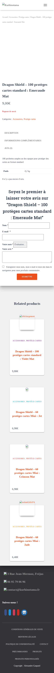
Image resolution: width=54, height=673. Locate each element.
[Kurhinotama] (11, 5)
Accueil (5, 17)
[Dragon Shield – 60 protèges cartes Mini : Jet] (27, 389)
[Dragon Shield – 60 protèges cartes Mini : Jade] (27, 508)
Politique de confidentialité (20, 644)
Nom (5, 225)
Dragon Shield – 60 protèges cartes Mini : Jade (27, 541)
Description (11, 133)
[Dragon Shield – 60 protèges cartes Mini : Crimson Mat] (27, 446)
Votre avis (7, 249)
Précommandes (20, 652)
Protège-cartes (24, 17)
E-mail (6, 231)
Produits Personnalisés (27, 659)
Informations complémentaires (22, 140)
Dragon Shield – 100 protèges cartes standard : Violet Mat (27, 355)
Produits (37, 652)
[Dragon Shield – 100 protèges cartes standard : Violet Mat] (27, 322)
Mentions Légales (27, 637)
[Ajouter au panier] (41, 370)
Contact (44, 644)
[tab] (27, 133)
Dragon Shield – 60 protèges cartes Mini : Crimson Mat (27, 473)
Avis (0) (8, 148)
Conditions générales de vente (27, 629)
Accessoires (13, 17)
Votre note (7, 244)
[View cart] (50, 5)
